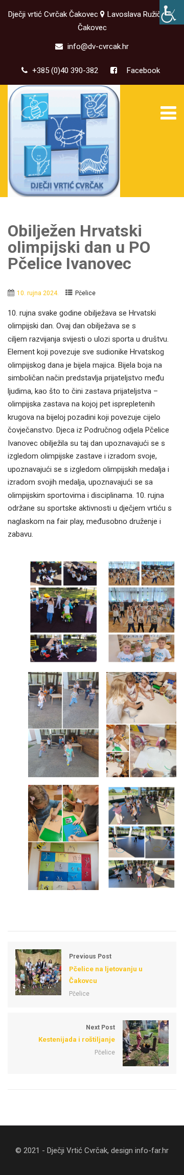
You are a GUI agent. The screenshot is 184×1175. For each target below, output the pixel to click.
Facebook (142, 70)
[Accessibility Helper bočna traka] (171, 12)
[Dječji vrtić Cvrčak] (64, 141)
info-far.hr (152, 1150)
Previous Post (106, 968)
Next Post (76, 1033)
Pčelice (85, 293)
